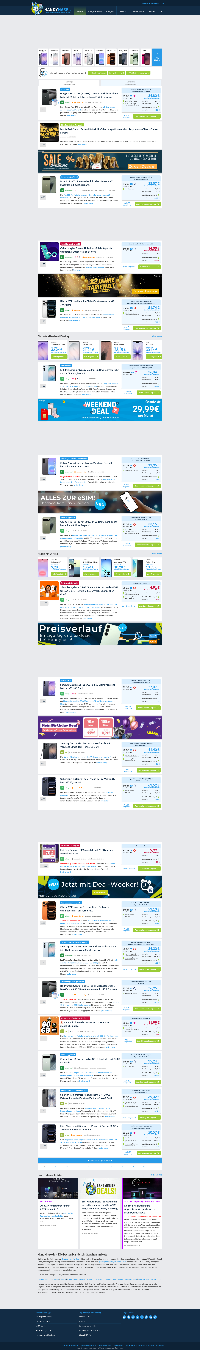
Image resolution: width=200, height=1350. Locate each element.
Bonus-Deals (155, 3)
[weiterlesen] (72, 115)
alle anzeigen (157, 336)
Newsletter (145, 3)
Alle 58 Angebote (128, 770)
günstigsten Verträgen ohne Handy (112, 1261)
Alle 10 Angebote (126, 116)
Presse (133, 1345)
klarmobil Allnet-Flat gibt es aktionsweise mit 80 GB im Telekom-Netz (90, 1036)
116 (43, 866)
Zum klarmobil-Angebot (147, 707)
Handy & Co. (123, 12)
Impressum (74, 1345)
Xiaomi (153, 1279)
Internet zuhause (139, 12)
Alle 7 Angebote (126, 328)
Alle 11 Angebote (126, 485)
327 (43, 603)
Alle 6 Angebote (129, 267)
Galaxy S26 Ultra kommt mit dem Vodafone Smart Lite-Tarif (87, 757)
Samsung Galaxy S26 (87, 1326)
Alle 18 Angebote (127, 1082)
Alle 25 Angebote (126, 930)
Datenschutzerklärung (104, 1345)
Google (63, 1279)
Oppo (114, 1279)
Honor (75, 1279)
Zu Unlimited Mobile (148, 267)
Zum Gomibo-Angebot (147, 393)
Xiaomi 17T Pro (85, 1335)
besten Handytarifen (70, 1259)
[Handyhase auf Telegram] (128, 1317)
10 (144, 1167)
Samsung (128, 1279)
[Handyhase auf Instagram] (146, 1317)
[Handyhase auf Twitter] (137, 1317)
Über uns (65, 1345)
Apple (41, 1279)
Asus (47, 1279)
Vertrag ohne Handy (44, 1316)
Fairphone (55, 1279)
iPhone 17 (83, 1321)
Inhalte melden (118, 1345)
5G (50, 1292)
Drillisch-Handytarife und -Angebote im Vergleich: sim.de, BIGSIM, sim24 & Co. (140, 1209)
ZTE (159, 1279)
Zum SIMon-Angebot (148, 868)
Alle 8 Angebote (128, 606)
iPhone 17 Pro (85, 1316)
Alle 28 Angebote (126, 806)
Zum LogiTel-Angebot (148, 606)
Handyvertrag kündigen (45, 1335)
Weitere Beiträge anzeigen (100, 1160)
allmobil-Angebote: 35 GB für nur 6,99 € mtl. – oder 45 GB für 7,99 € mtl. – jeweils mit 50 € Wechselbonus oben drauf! (89, 591)
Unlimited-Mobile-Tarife (94, 267)
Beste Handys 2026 (43, 1330)
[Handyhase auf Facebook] (142, 1317)
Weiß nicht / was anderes (139, 73)
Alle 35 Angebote (128, 392)
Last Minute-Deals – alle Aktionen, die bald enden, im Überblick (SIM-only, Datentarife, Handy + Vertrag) (100, 1205)
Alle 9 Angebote (126, 1008)
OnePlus (107, 1279)
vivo (147, 1279)
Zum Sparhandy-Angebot (146, 204)
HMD (69, 1279)
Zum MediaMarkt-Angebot (146, 116)
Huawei (82, 1279)
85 (42, 1038)
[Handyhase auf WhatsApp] (133, 1317)
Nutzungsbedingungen (87, 1345)
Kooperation (141, 1345)
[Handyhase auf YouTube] (150, 1317)
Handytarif (110, 12)
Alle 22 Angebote (127, 204)
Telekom (141, 1279)
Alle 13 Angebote (128, 1153)
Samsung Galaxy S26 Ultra (89, 1330)
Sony (135, 1279)
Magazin (152, 12)
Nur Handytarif (118, 73)
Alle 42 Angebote (129, 1117)
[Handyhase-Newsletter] (124, 1317)
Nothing (99, 1279)
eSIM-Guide (40, 1326)
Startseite (80, 12)
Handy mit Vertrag (95, 12)
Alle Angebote (58, 356)
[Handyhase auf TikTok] (155, 1317)
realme (120, 1279)
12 (42, 1146)
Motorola (90, 1279)
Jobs (162, 3)
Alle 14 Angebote (128, 1041)
